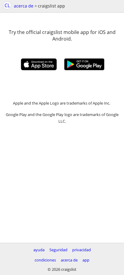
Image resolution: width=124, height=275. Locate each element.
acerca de (23, 6)
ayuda (39, 249)
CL (7, 5)
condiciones (45, 260)
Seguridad (58, 249)
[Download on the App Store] (39, 68)
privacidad (81, 249)
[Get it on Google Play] (84, 68)
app (85, 260)
